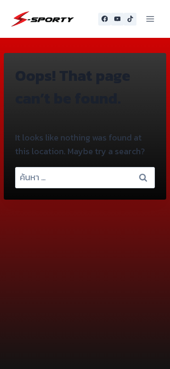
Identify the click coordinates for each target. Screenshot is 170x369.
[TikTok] (130, 19)
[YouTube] (117, 19)
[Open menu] (150, 18)
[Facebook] (104, 19)
